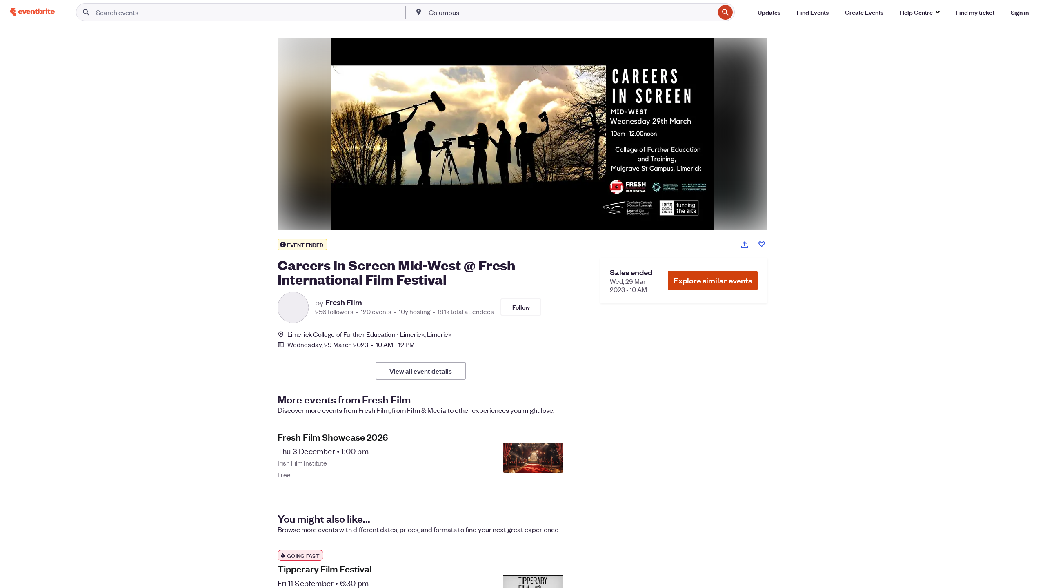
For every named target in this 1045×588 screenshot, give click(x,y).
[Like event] (761, 244)
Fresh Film (343, 302)
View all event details (420, 370)
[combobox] (571, 12)
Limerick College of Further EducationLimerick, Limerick (369, 334)
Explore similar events (713, 280)
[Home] (32, 12)
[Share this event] (744, 244)
